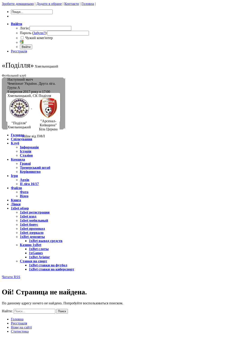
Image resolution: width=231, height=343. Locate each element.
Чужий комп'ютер (38, 38)
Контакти (71, 4)
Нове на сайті (21, 327)
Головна (87, 4)
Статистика (20, 331)
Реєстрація (19, 51)
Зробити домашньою (18, 4)
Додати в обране (49, 4)
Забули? (39, 33)
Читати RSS (11, 277)
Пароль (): (33, 33)
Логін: (25, 28)
